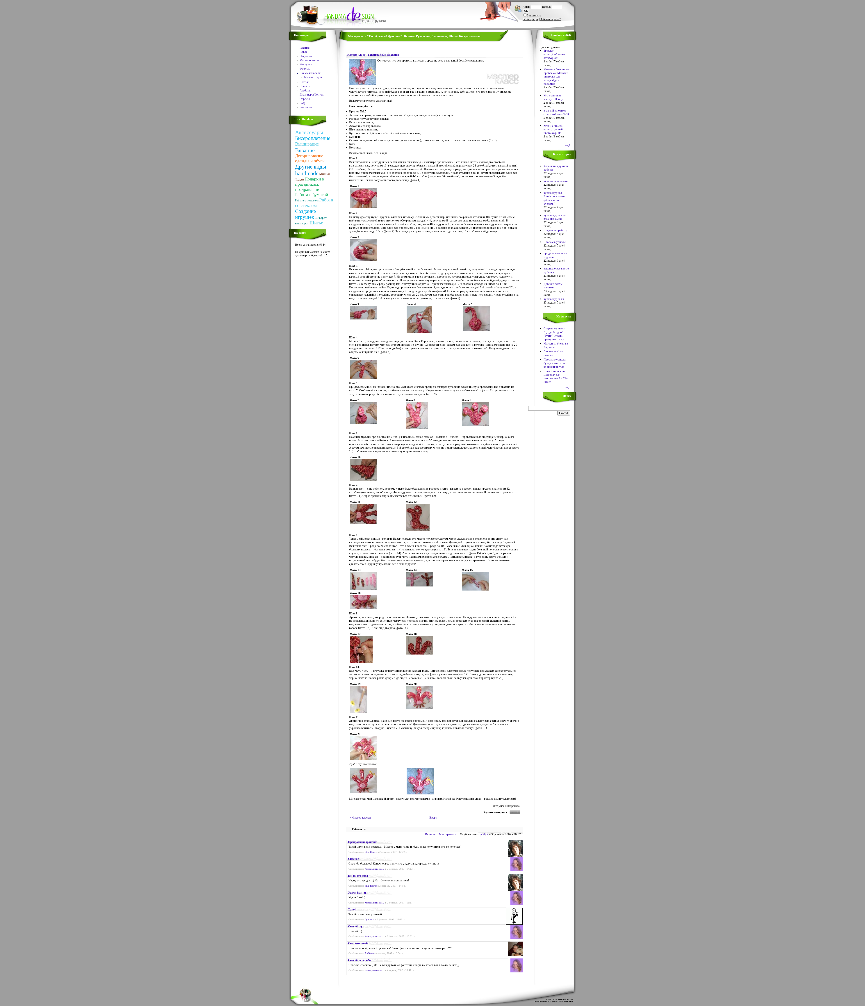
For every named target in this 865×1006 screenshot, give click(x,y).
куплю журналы (554, 299)
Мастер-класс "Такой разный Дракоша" (374, 54)
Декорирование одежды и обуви (310, 158)
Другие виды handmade (310, 169)
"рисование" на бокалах (553, 353)
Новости (305, 86)
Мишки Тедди (313, 77)
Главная (305, 47)
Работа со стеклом (314, 202)
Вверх (432, 817)
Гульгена (369, 919)
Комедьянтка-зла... (375, 869)
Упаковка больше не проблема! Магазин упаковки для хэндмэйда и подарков (556, 76)
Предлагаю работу (555, 230)
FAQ (302, 103)
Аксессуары (309, 132)
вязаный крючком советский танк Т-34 (556, 112)
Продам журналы (555, 242)
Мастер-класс (447, 834)
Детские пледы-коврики (553, 285)
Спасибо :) (355, 926)
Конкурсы (306, 64)
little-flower (371, 852)
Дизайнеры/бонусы (312, 94)
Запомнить (534, 15)
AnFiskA (369, 953)
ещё (567, 145)
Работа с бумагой (311, 194)
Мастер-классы (309, 60)
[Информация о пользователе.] (515, 856)
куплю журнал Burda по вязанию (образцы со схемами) (555, 198)
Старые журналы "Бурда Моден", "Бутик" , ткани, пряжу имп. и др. (554, 334)
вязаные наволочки (556, 181)
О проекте (306, 56)
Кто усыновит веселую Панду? (554, 97)
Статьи (304, 82)
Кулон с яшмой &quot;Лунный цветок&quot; (553, 129)
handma (484, 834)
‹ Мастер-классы (360, 817)
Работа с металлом (307, 200)
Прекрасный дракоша (362, 842)
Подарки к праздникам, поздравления (309, 184)
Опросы (305, 98)
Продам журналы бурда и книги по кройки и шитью (555, 363)
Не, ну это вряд (358, 875)
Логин (526, 6)
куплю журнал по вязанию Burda (555, 216)
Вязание (305, 150)
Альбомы (305, 90)
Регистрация (530, 19)
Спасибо (353, 858)
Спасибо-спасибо (359, 960)
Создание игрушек (305, 214)
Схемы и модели (310, 73)
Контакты (306, 107)
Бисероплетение (312, 138)
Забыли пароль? (550, 19)
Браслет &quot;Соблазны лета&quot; (554, 54)
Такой (352, 909)
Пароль (546, 6)
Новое (303, 51)
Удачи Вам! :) (357, 892)
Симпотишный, (358, 943)
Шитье (316, 223)
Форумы (305, 68)
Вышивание (307, 144)
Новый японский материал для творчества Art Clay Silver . (556, 376)
